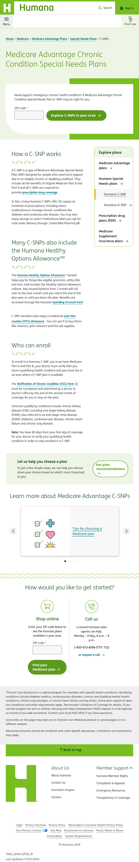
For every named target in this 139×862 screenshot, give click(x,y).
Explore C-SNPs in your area (73, 115)
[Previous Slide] (13, 531)
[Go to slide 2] (70, 561)
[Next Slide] (126, 531)
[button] (91, 625)
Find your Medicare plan (44, 667)
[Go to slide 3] (74, 561)
